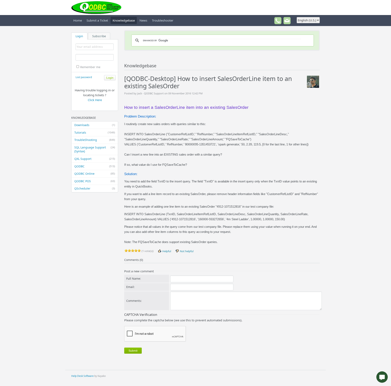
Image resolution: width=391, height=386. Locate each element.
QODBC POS (94, 181)
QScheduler (94, 188)
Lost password (84, 77)
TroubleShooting (94, 140)
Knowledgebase (124, 20)
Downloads (94, 125)
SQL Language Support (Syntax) (94, 149)
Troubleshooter (162, 20)
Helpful (166, 251)
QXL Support (94, 159)
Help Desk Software (82, 376)
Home (77, 20)
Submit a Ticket (97, 20)
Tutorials (94, 132)
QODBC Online (94, 174)
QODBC (94, 166)
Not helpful (186, 251)
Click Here (95, 100)
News (143, 20)
